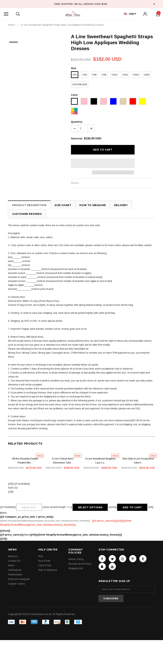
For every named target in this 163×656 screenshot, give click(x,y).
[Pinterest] (132, 558)
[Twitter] (112, 558)
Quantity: (77, 121)
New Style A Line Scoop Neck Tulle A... (138, 460)
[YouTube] (112, 566)
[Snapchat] (102, 566)
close (154, 4)
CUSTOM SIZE (79, 84)
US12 (125, 74)
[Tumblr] (143, 558)
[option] (13, 41)
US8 (104, 74)
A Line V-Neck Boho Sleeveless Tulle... (62, 460)
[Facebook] (102, 558)
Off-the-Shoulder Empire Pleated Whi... (25, 460)
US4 (84, 74)
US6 (94, 74)
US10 (114, 74)
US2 (75, 74)
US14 (136, 74)
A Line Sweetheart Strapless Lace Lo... (100, 460)
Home (11, 24)
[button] (103, 163)
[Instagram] (122, 558)
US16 (146, 74)
